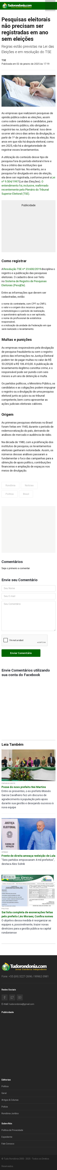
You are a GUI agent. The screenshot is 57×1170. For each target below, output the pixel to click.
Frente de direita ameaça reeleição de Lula (28, 855)
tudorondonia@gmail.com (21, 1004)
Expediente (7, 1137)
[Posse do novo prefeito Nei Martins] (28, 765)
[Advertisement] (28, 529)
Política (9, 494)
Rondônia (10, 485)
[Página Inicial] (17, 5)
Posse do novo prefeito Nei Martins (24, 787)
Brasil (26, 494)
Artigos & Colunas (10, 1100)
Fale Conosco (8, 1143)
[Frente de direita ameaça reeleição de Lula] (28, 833)
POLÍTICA (5, 908)
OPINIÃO (5, 852)
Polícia (5, 1106)
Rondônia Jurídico (10, 1113)
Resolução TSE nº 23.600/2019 (22, 269)
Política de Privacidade (12, 1130)
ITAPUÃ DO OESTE (8, 783)
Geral (4, 1093)
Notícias (29, 485)
